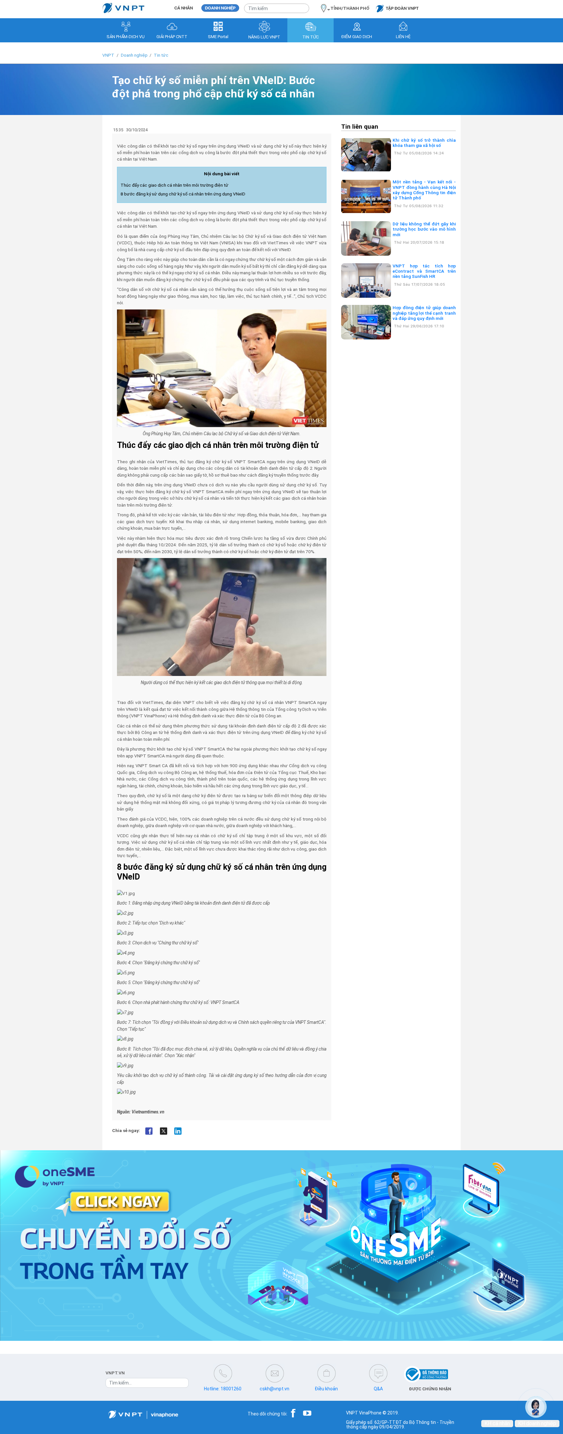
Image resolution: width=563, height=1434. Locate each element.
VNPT (108, 55)
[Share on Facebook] (149, 1131)
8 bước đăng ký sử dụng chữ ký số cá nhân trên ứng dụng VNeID (183, 193)
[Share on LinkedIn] (178, 1131)
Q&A (378, 1388)
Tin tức (161, 55)
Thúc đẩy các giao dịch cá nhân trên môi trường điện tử (174, 185)
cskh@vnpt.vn (274, 1388)
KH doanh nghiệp (537, 1423)
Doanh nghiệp (134, 55)
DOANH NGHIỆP (220, 8)
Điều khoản (326, 1388)
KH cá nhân (497, 1423)
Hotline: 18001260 (222, 1388)
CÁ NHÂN (183, 8)
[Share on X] (163, 1131)
